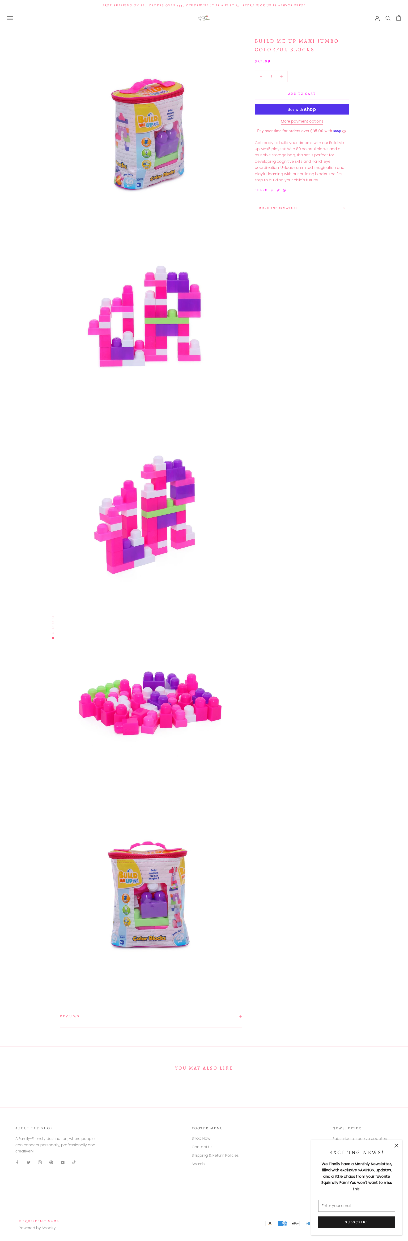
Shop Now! (201, 1138)
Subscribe (356, 1222)
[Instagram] (40, 1162)
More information (278, 208)
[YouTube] (62, 1162)
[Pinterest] (284, 190)
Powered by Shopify (37, 1228)
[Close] (396, 1145)
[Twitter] (278, 190)
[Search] (388, 17)
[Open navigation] (10, 18)
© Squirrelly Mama (39, 1221)
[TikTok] (74, 1162)
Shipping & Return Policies (215, 1155)
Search (198, 1164)
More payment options (302, 121)
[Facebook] (272, 190)
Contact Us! (202, 1147)
